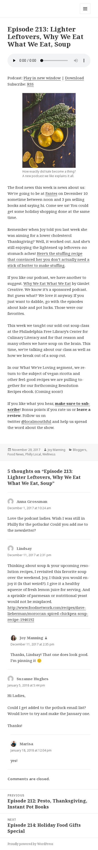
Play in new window (42, 77)
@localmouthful (36, 421)
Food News (16, 454)
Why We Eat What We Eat (47, 283)
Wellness (49, 454)
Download (74, 77)
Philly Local (33, 454)
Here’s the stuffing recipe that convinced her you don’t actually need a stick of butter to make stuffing (48, 259)
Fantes (51, 193)
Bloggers (79, 450)
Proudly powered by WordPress (30, 844)
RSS (30, 84)
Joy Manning (56, 450)
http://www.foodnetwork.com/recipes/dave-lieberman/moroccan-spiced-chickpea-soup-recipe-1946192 (48, 613)
